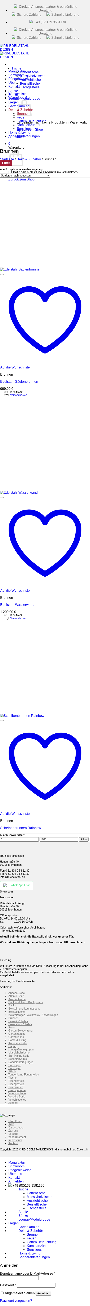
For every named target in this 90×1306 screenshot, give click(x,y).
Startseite (7, 159)
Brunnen (13, 1018)
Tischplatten (15, 1087)
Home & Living (17, 1040)
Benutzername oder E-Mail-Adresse (27, 1273)
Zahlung (13, 1130)
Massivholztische (19, 1052)
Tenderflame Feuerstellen (23, 1074)
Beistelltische (16, 1011)
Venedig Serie (16, 1096)
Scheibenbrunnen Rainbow (20, 828)
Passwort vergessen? (16, 1300)
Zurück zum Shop (21, 179)
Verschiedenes (17, 1099)
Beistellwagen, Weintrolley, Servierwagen (33, 1014)
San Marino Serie (18, 1055)
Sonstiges (14, 1065)
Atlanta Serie (16, 996)
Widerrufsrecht (17, 1137)
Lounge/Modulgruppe (24, 98)
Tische (16, 68)
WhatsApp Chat (20, 885)
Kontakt (13, 1143)
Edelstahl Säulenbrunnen (19, 381)
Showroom (16, 1166)
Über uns (15, 1174)
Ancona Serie (16, 992)
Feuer (11, 1027)
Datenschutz (16, 1127)
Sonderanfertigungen (24, 136)
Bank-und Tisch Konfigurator (25, 1002)
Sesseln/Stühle (17, 1058)
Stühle (12, 1071)
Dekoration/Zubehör (20, 1024)
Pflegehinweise (19, 1170)
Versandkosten (18, 395)
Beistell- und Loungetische (24, 1008)
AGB (11, 1124)
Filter (84, 839)
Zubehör (13, 1102)
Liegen (12, 1046)
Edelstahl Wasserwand (17, 605)
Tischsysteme (17, 1090)
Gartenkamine (16, 1033)
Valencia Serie (17, 1093)
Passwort (8, 1285)
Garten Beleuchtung (20, 1030)
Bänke (12, 1005)
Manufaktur (16, 1162)
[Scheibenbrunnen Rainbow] (22, 715)
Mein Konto (15, 1121)
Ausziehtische (17, 999)
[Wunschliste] (2, 274)
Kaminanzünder (17, 1043)
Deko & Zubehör (29, 159)
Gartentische (16, 1036)
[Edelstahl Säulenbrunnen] (20, 269)
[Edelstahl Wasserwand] (19, 492)
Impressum (15, 1140)
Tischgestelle (30, 87)
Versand (13, 1133)
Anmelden (43, 1293)
